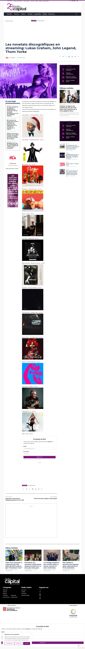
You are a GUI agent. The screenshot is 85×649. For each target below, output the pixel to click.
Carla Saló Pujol (68, 159)
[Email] (72, 56)
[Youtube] (77, 1)
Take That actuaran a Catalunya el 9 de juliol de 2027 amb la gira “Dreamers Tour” (13, 565)
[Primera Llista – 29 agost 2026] (62, 164)
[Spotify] (73, 1)
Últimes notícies (66, 88)
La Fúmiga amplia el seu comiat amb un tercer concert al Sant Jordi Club (51, 565)
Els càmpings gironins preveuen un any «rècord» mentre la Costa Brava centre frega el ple (72, 147)
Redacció (64, 104)
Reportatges (8, 105)
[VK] (75, 56)
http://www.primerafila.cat (13, 165)
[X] (63, 56)
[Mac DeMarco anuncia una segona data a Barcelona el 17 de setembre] (71, 555)
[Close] (30, 633)
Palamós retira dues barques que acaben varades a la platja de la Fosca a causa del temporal (13, 136)
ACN (66, 150)
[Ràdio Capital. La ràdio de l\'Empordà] (16, 7)
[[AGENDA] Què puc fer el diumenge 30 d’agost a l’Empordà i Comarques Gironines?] (62, 155)
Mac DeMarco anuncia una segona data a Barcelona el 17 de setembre (70, 565)
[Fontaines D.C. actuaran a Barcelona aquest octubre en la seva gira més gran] (33, 555)
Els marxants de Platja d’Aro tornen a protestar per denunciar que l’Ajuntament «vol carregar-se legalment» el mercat (13, 125)
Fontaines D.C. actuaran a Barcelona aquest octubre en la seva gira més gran (33, 565)
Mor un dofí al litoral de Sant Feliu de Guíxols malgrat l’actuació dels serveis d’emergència (72, 172)
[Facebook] (70, 1)
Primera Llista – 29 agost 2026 (72, 164)
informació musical (40, 20)
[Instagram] (71, 1)
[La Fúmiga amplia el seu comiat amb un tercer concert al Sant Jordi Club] (52, 555)
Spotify (41, 115)
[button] (76, 14)
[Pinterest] (78, 56)
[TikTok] (75, 1)
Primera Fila (13, 57)
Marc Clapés (68, 166)
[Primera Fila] (7, 57)
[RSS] (40, 593)
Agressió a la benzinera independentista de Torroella (14, 499)
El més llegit (10, 101)
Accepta (26, 643)
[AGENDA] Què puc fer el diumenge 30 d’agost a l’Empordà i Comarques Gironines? (12, 146)
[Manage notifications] (79, 645)
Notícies (8, 118)
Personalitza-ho (9, 643)
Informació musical (8, 569)
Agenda (8, 141)
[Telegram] (74, 1)
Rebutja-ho (18, 643)
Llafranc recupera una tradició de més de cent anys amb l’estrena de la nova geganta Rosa (68, 108)
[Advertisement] (42, 32)
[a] (29, 581)
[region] (17, 639)
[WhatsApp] (66, 56)
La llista (67, 162)
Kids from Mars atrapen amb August (45, 498)
